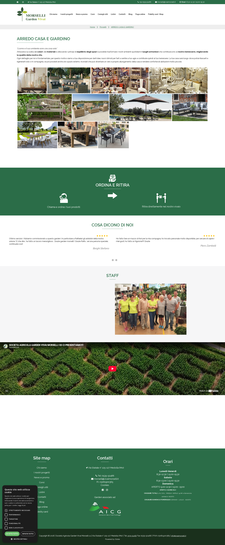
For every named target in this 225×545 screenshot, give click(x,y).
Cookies (105, 485)
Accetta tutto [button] (12, 534)
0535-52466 (132, 536)
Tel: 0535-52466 (105, 475)
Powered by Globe (112, 539)
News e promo (82, 14)
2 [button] (112, 260)
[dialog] (20, 514)
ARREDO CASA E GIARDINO (122, 27)
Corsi (92, 14)
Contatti (122, 14)
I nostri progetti (66, 14)
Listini (113, 14)
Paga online (140, 14)
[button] (20, 539)
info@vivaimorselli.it (178, 536)
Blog (130, 14)
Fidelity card (153, 14)
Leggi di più (22, 505)
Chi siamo (53, 14)
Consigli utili (102, 14)
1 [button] (109, 260)
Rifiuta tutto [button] (28, 534)
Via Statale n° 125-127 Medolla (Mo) (42, 2)
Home (92, 27)
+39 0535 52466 (145, 2)
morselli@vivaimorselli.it (166, 2)
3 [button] (116, 260)
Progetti (103, 27)
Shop (161, 14)
